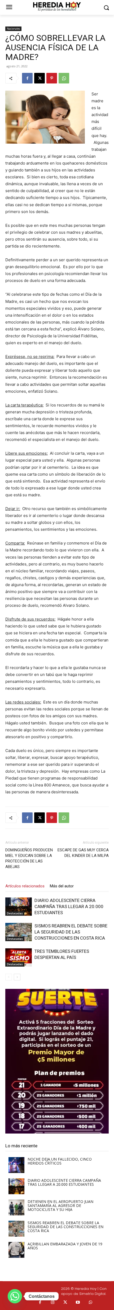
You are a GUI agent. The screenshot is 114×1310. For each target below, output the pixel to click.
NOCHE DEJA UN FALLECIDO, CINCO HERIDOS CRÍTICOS (60, 1161)
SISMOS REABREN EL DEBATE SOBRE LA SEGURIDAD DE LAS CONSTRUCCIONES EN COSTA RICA (70, 932)
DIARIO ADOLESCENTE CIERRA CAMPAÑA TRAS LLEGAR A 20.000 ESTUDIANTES (68, 906)
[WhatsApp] (64, 78)
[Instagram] (53, 1303)
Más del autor (62, 886)
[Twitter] (65, 1303)
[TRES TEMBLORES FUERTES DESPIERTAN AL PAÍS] (18, 957)
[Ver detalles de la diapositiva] (57, 1061)
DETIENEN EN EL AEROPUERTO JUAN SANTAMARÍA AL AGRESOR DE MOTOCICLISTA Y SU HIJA (60, 1205)
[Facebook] (27, 78)
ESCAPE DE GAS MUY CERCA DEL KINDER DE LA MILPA (83, 853)
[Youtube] (78, 1303)
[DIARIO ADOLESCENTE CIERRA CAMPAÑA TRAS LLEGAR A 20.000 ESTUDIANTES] (18, 906)
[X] (39, 78)
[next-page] (17, 977)
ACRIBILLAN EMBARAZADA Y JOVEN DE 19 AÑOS (65, 1246)
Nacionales (13, 28)
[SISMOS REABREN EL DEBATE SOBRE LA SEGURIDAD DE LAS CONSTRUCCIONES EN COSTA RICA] (18, 932)
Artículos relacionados (25, 886)
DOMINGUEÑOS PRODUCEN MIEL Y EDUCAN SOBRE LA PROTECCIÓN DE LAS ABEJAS (29, 858)
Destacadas (15, 913)
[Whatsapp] (91, 1303)
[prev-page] (8, 977)
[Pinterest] (51, 78)
